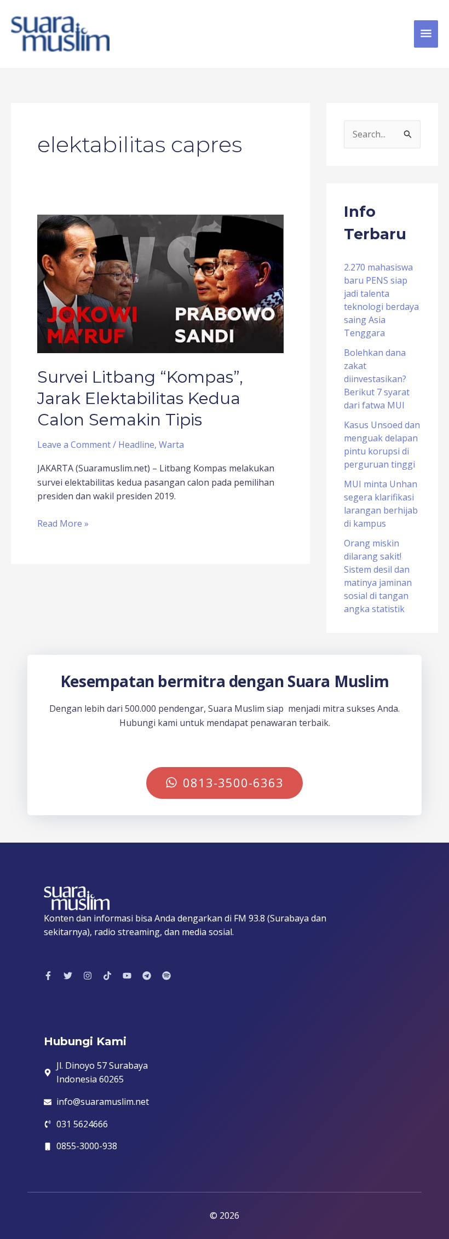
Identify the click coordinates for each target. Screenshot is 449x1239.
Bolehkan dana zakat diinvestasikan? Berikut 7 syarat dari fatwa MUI (377, 379)
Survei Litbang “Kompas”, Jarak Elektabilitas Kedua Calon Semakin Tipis (140, 398)
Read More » (63, 523)
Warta (171, 445)
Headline (136, 445)
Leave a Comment (74, 445)
